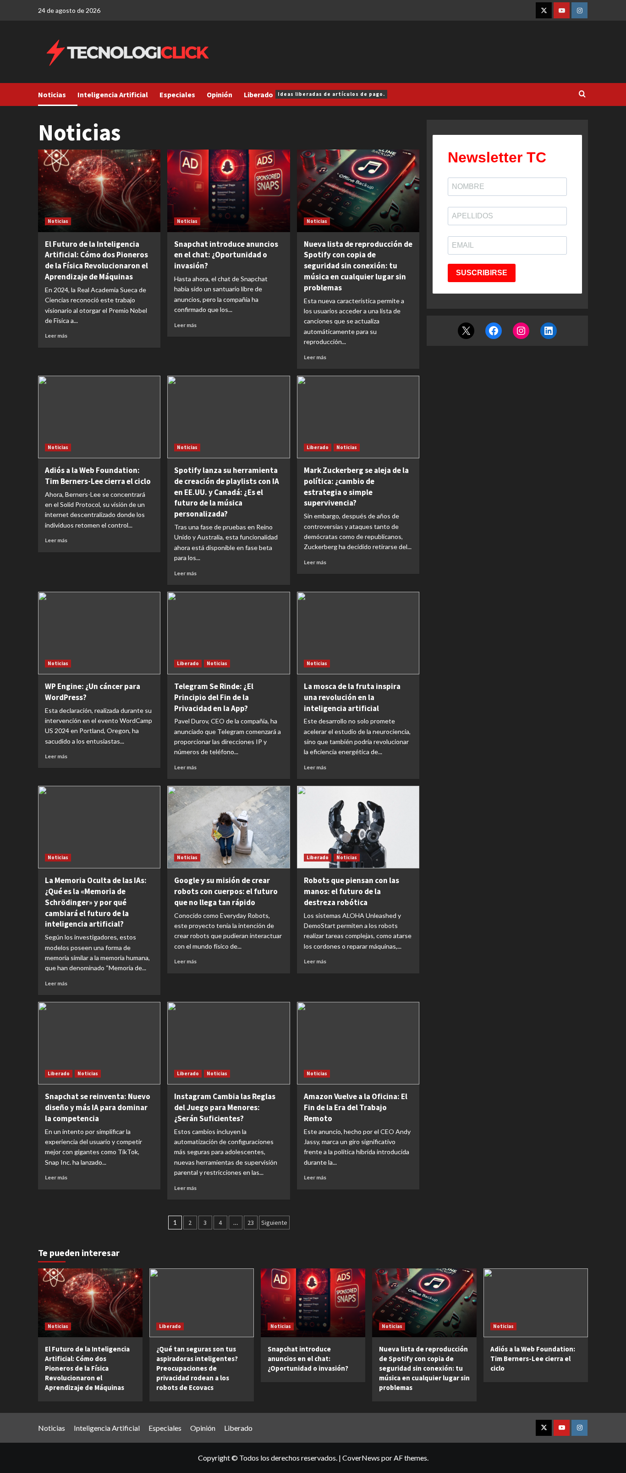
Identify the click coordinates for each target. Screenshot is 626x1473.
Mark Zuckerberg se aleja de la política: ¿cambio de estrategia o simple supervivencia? (356, 486)
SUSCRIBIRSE (481, 273)
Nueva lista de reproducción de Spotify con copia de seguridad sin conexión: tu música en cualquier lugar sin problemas (358, 266)
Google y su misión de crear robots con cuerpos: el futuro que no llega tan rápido (226, 891)
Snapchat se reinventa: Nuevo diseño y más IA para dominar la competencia (97, 1107)
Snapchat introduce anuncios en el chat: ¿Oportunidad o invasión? (226, 255)
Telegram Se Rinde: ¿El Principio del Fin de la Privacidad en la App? (213, 697)
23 (250, 1222)
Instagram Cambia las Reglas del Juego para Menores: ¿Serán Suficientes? (224, 1107)
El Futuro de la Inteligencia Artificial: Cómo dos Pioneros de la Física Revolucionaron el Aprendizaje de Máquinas (96, 260)
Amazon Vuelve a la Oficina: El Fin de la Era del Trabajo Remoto (355, 1107)
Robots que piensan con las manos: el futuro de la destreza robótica (351, 891)
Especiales (177, 94)
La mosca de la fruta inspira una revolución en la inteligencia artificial (352, 697)
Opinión (219, 94)
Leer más (56, 335)
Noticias (52, 94)
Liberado (314, 94)
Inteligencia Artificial (112, 94)
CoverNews (361, 1457)
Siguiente (274, 1222)
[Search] (582, 94)
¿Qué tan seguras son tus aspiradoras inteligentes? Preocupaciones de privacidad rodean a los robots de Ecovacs (197, 1368)
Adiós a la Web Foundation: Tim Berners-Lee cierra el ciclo (98, 475)
